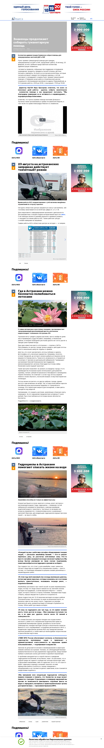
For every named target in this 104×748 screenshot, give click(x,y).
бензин (26, 263)
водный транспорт (56, 721)
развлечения (45, 721)
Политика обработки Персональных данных (50, 739)
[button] (65, 239)
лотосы (21, 436)
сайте (63, 214)
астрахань (28, 436)
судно (37, 721)
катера (30, 721)
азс (20, 263)
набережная (22, 721)
